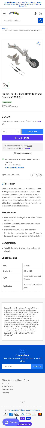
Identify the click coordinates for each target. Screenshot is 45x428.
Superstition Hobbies (18, 410)
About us (5, 383)
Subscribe (37, 366)
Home (4, 28)
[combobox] (22, 20)
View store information (14, 168)
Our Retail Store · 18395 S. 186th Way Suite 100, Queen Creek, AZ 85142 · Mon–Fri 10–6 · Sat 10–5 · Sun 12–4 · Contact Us (22, 4)
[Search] (40, 20)
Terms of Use (7, 389)
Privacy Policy (7, 386)
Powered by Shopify (33, 410)
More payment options (22, 153)
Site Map (5, 393)
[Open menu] (4, 13)
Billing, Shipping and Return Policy (15, 380)
